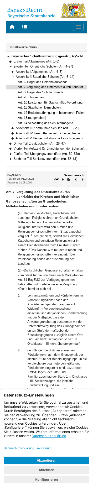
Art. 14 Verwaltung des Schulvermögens (45, 123)
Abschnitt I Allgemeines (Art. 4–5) (39, 71)
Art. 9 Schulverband (31, 97)
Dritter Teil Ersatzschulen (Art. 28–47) (40, 143)
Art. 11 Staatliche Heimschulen (39, 107)
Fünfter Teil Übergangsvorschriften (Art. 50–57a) (47, 154)
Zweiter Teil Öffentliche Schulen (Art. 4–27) (43, 66)
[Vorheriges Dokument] (75, 179)
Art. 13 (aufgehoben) (32, 118)
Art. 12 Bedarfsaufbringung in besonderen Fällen (51, 113)
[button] (8, 56)
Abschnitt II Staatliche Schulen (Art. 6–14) (45, 76)
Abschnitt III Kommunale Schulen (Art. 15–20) (47, 128)
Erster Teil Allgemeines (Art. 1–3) (36, 61)
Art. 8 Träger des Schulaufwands (40, 92)
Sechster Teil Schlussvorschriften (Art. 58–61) (45, 159)
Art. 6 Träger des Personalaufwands (42, 82)
